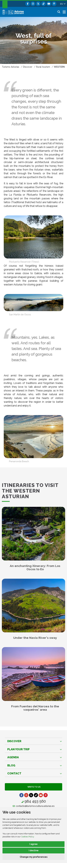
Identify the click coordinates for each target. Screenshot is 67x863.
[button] (62, 4)
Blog (11, 765)
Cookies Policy (27, 836)
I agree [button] (33, 844)
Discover (14, 741)
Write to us (33, 787)
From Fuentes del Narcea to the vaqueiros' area (35, 708)
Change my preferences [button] (33, 857)
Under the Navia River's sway (35, 637)
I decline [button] (33, 850)
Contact (14, 773)
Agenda (13, 757)
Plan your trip (18, 749)
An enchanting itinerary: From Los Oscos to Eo (35, 567)
